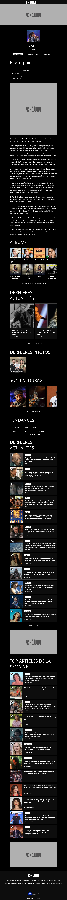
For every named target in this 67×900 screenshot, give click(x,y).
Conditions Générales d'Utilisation (13, 880)
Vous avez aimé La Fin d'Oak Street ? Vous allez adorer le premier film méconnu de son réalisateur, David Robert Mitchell (40, 488)
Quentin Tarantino (31, 427)
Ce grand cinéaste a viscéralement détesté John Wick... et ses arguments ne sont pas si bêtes (39, 762)
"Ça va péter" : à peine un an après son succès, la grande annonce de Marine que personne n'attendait (40, 587)
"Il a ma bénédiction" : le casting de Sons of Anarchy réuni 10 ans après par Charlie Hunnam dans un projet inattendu (40, 474)
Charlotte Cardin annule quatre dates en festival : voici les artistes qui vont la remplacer (40, 615)
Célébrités (16, 26)
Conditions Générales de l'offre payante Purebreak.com (35, 883)
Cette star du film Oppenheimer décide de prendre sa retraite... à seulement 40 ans (37, 748)
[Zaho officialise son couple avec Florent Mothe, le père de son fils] (18, 365)
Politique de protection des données (13, 883)
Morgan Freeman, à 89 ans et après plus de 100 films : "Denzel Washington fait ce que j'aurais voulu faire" (40, 459)
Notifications (52, 883)
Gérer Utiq (58, 883)
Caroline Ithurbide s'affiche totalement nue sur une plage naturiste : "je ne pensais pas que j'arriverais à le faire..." (40, 678)
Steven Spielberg (38, 431)
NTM (28, 178)
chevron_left (11, 54)
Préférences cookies (33, 886)
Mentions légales (36, 880)
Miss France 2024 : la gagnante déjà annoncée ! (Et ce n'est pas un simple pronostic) (39, 772)
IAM (33, 178)
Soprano (22, 220)
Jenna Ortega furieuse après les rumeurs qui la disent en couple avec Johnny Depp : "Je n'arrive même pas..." (39, 801)
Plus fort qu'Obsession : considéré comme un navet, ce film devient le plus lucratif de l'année (39, 559)
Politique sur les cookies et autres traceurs (51, 880)
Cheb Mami (14, 220)
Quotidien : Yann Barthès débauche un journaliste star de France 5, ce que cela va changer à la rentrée (38, 832)
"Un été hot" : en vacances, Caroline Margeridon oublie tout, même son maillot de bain (39, 689)
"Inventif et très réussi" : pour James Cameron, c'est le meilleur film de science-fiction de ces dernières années (40, 531)
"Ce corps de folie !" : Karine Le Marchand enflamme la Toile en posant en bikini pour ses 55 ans (40, 717)
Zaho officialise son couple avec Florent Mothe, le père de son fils (17, 371)
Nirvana (45, 174)
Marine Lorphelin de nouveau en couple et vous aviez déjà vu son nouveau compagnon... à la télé (40, 786)
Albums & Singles (33, 54)
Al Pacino (15, 427)
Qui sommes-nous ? (26, 880)
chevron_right (56, 54)
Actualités (47, 54)
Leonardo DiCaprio (19, 431)
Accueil (11, 26)
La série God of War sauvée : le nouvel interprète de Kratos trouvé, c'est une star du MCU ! (39, 573)
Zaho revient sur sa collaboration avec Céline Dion (46, 332)
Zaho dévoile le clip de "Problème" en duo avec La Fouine (21, 332)
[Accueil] (31, 2)
